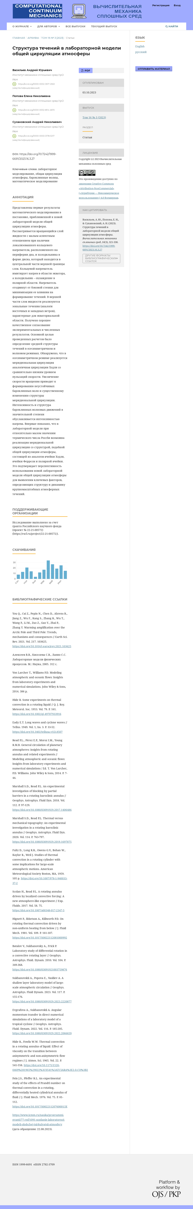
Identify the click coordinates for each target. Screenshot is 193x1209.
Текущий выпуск (104, 26)
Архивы (33, 37)
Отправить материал (154, 68)
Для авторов (47, 26)
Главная (18, 37)
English (140, 46)
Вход (177, 5)
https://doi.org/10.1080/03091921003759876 (39, 969)
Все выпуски (75, 26)
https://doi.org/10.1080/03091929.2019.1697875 (42, 841)
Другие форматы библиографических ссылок (100, 258)
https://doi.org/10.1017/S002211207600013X (39, 1106)
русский (141, 52)
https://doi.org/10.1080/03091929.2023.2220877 (42, 1001)
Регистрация (160, 5)
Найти (173, 26)
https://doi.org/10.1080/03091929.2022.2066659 (42, 1033)
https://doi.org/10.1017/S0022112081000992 (39, 937)
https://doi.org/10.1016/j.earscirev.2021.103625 (41, 646)
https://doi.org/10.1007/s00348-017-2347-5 (38, 910)
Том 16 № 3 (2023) (52, 37)
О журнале (21, 26)
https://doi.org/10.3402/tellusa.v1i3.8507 (37, 732)
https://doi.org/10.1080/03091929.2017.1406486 (42, 810)
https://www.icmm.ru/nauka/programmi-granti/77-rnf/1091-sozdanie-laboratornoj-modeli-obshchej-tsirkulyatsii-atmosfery (38, 1119)
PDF (87, 70)
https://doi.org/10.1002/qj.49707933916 (36, 714)
